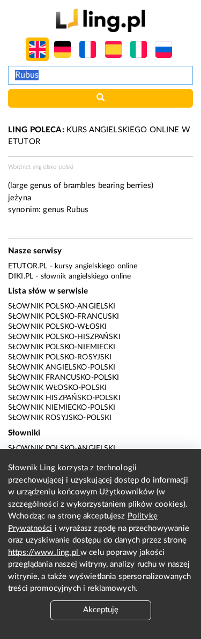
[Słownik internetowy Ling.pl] (100, 20)
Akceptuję (100, 610)
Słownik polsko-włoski (57, 326)
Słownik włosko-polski (57, 388)
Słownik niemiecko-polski (62, 407)
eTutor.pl (27, 266)
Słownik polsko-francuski (64, 316)
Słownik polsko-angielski (62, 306)
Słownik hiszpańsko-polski (64, 398)
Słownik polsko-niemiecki (62, 347)
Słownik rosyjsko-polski (59, 418)
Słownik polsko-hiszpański (64, 337)
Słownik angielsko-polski (62, 367)
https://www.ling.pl (44, 552)
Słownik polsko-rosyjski (59, 357)
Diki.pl (20, 276)
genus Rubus (65, 210)
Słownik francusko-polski (64, 377)
